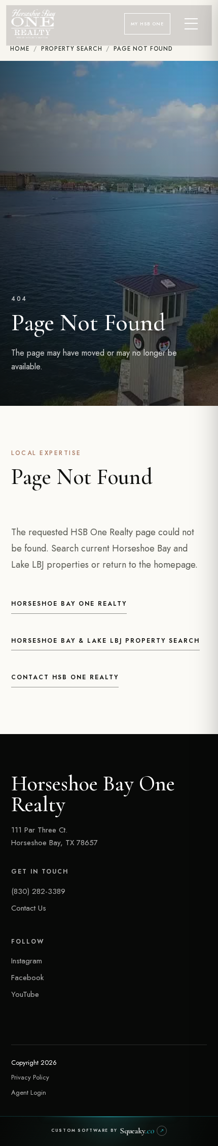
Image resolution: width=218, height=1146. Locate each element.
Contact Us (28, 908)
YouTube (25, 994)
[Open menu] (191, 24)
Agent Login (28, 1092)
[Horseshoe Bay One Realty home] (33, 24)
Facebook (27, 977)
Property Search (71, 49)
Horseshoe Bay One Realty (69, 603)
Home (19, 49)
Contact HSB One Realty (65, 677)
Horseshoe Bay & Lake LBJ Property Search (105, 640)
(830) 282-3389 (38, 891)
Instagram (26, 960)
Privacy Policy (30, 1077)
